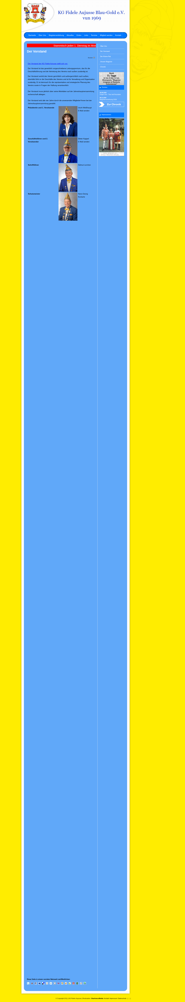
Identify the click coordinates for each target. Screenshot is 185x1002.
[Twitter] (28, 984)
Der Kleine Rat (105, 56)
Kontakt (118, 35)
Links (86, 35)
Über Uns (42, 35)
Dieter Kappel (83, 139)
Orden (78, 35)
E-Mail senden (83, 111)
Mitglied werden (106, 35)
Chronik (103, 67)
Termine (94, 35)
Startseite (32, 35)
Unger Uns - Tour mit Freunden (110, 93)
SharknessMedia (97, 998)
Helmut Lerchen (84, 165)
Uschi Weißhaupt (85, 108)
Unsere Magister (106, 62)
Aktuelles (70, 35)
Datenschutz (122, 998)
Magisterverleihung (56, 35)
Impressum (113, 998)
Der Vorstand (105, 51)
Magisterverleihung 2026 (108, 98)
